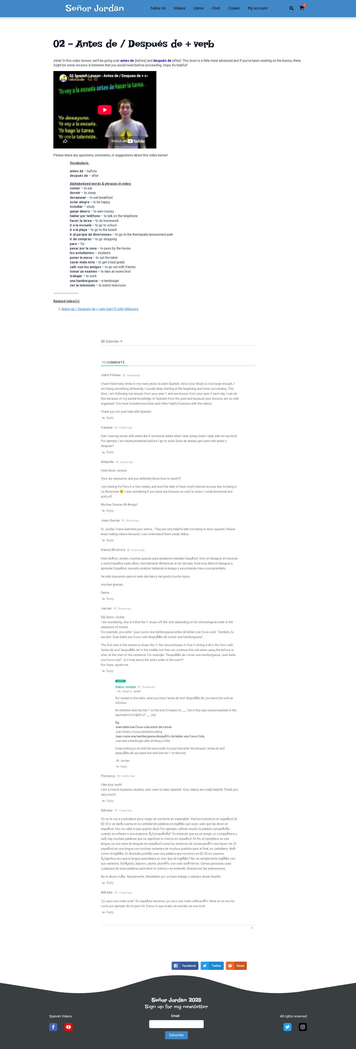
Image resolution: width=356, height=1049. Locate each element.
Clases (233, 8)
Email (176, 1016)
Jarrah (137, 691)
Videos (179, 8)
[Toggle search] (291, 8)
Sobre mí (158, 8)
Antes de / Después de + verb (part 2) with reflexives (100, 309)
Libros (198, 8)
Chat (216, 8)
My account (258, 8)
